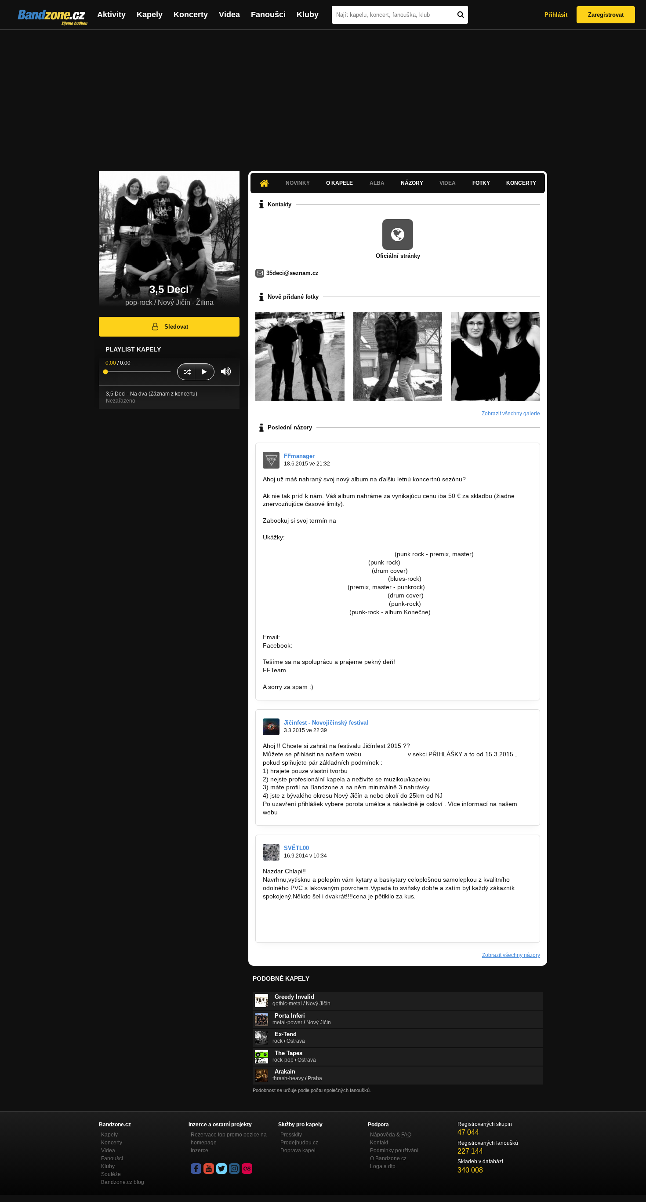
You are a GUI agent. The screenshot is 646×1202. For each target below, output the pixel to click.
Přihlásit (555, 14)
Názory (412, 183)
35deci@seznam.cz (292, 273)
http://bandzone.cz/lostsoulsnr (304, 586)
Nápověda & (390, 1135)
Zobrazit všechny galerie (511, 413)
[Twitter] (221, 1168)
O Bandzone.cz (388, 1158)
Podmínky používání (394, 1150)
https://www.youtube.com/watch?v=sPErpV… (325, 603)
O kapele (339, 183)
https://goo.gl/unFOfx (323, 645)
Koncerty (191, 14)
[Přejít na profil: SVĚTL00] (271, 852)
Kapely (150, 14)
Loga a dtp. (383, 1166)
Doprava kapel (298, 1150)
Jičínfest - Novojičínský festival (326, 722)
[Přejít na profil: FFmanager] (271, 460)
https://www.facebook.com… (302, 912)
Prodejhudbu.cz (299, 1143)
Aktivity (111, 14)
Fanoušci (268, 14)
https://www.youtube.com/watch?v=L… (316, 570)
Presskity (291, 1135)
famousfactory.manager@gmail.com (388, 520)
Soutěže (111, 1174)
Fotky (481, 183)
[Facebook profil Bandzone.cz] (196, 1168)
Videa (229, 14)
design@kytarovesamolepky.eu (306, 929)
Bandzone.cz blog (122, 1182)
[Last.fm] (247, 1168)
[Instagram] (234, 1168)
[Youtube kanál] (208, 1168)
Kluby (308, 14)
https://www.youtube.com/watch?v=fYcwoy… (324, 578)
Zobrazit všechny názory (511, 955)
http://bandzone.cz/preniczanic (305, 612)
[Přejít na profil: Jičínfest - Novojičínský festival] (271, 726)
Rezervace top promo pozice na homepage (229, 1139)
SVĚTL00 (296, 848)
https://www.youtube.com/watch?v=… (315, 562)
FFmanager (299, 456)
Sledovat (176, 326)
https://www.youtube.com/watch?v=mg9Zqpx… (328, 553)
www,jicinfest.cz (384, 754)
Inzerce (199, 1150)
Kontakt (379, 1143)
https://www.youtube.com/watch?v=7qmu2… (324, 595)
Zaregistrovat (606, 14)
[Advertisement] (323, 96)
